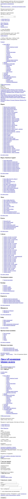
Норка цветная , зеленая (9, 148)
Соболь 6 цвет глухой (8, 263)
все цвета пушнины (5, 342)
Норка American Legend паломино (11, 168)
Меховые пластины (11, 61)
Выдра (5, 334)
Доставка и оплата (19, 92)
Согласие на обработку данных (8, 447)
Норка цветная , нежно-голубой (11, 118)
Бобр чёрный (6, 321)
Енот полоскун (7, 223)
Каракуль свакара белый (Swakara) (11, 301)
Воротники (9, 65)
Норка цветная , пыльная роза (10, 121)
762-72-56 (5, 20)
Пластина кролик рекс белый (10, 349)
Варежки (8, 70)
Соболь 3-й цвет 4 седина (9, 247)
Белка (4, 338)
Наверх (2, 457)
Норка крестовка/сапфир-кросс (11, 139)
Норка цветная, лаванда (9, 127)
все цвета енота (4, 231)
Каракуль (8, 56)
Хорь (4, 336)
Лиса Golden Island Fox (9, 200)
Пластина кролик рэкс (8, 348)
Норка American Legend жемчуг (11, 164)
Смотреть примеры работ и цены (6, 476)
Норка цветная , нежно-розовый (11, 120)
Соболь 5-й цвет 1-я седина (10, 257)
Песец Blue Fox (7, 180)
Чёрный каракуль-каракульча (10, 298)
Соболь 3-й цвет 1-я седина (10, 243)
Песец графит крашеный (9, 186)
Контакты (3, 93)
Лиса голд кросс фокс (8, 206)
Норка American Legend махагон (11, 163)
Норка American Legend (12, 47)
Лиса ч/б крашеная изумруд (10, 211)
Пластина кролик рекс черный (10, 350)
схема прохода (4, 35)
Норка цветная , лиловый (9, 151)
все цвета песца (4, 194)
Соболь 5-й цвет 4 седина (9, 261)
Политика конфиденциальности (8, 448)
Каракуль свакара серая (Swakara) (11, 300)
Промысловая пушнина (12, 60)
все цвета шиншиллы (6, 314)
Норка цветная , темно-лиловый (11, 152)
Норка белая (6, 144)
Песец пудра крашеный (9, 190)
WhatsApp (5, 23)
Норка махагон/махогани (9, 108)
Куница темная (7, 289)
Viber (2, 23)
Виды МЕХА (6, 44)
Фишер (5, 339)
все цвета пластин (5, 353)
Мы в (2, 24)
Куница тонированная (8, 290)
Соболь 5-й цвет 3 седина (9, 260)
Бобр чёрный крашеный (9, 325)
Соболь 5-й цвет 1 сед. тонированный (12, 256)
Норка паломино (7, 140)
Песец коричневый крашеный (10, 188)
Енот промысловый (8, 222)
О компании (4, 89)
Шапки (8, 66)
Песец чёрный (6, 182)
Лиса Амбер (6, 204)
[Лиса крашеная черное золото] (1, 365)
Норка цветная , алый (8, 147)
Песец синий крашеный (9, 192)
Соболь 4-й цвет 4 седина (9, 253)
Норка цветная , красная (9, 117)
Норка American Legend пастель (11, 169)
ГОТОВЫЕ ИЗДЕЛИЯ (9, 63)
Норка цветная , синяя (8, 122)
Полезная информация (11, 82)
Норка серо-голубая (8, 136)
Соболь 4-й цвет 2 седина (9, 251)
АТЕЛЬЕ (5, 74)
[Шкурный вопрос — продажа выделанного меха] (13, 6)
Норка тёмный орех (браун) (10, 109)
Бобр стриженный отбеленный (11, 324)
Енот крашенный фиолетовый (10, 226)
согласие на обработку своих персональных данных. (13, 494)
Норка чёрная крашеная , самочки (11, 131)
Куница (8, 54)
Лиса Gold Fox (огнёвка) (9, 201)
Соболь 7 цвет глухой (8, 269)
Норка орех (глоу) (7, 133)
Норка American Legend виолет (11, 165)
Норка (7, 45)
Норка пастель (7, 134)
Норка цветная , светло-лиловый (11, 149)
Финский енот (7, 221)
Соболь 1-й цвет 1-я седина (10, 237)
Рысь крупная (6, 333)
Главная (3, 354)
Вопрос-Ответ (14, 89)
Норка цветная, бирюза (9, 126)
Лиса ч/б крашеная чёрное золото (11, 213)
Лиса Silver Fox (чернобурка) (10, 202)
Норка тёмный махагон (9, 114)
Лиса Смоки (6, 210)
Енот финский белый (8, 228)
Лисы (7, 49)
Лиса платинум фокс (8, 209)
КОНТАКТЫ (6, 75)
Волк (4, 337)
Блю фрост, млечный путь (9, 184)
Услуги (5, 92)
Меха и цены (10, 91)
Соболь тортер (7, 272)
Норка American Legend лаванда (11, 167)
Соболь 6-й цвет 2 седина (9, 265)
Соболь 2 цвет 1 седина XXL (10, 239)
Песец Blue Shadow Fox (9, 181)
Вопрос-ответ (9, 80)
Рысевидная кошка (11, 52)
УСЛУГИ (5, 73)
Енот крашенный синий (9, 225)
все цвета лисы (4, 215)
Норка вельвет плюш (8, 110)
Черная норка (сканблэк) (9, 107)
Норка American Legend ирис (10, 161)
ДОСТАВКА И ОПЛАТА (9, 76)
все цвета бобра (4, 327)
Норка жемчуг (6, 142)
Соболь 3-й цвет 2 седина (9, 244)
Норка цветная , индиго (9, 116)
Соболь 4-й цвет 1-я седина (10, 250)
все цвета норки (4, 155)
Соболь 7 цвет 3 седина (9, 268)
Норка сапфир (6, 135)
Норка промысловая (8, 146)
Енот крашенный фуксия (9, 227)
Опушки (8, 67)
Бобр (7, 58)
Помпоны (8, 69)
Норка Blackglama (7, 160)
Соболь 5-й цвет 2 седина (9, 259)
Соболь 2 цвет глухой (8, 240)
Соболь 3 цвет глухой (8, 242)
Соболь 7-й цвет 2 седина (9, 270)
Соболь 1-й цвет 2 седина (9, 238)
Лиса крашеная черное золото (8, 366)
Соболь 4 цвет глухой (8, 248)
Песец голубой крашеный (9, 185)
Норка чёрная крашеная (9, 130)
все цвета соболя (5, 274)
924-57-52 (5, 19)
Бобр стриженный (7, 320)
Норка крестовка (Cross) (9, 138)
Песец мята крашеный (8, 189)
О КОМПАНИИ (7, 78)
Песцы (8, 48)
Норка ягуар (6, 143)
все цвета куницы (5, 293)
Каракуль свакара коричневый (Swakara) (13, 302)
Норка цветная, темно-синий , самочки (13, 129)
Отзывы (8, 79)
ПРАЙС (5, 62)
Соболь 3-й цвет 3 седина (9, 246)
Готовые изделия (18, 91)
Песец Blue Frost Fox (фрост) (10, 179)
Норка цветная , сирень (9, 123)
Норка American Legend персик (11, 171)
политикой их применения (7, 3)
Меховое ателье (10, 92)
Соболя (8, 53)
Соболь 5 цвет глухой (8, 255)
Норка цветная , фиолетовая (10, 125)
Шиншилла (9, 57)
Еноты (8, 50)
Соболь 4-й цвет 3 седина (9, 252)
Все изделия (9, 71)
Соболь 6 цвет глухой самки (10, 264)
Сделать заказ (4, 372)
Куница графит (7, 287)
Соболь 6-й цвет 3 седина (9, 266)
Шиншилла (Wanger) (8, 310)
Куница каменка (7, 288)
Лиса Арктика (6, 205)
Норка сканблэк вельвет (9, 113)
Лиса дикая (6, 207)
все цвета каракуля (5, 305)
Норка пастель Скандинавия (10, 112)
